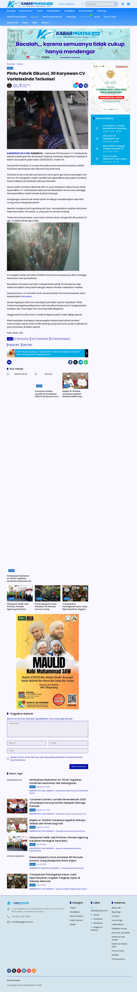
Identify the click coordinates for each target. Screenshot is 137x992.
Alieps (15, 85)
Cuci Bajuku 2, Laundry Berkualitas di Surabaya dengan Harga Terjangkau (114, 127)
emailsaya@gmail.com (22, 922)
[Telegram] (80, 362)
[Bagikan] (86, 85)
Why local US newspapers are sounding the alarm (112, 137)
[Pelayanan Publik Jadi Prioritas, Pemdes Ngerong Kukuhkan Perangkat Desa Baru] (20, 593)
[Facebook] (70, 362)
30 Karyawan (22, 339)
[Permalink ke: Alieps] (10, 85)
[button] (115, 4)
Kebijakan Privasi (119, 928)
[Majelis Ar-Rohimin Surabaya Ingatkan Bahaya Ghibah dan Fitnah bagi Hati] (75, 381)
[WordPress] (24, 971)
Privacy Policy (118, 950)
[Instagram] (29, 971)
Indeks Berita (117, 924)
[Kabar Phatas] (30, 4)
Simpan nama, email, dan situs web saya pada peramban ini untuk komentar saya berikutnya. (46, 758)
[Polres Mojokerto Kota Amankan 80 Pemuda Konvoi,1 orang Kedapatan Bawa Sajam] (47, 593)
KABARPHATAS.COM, (18, 153)
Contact (116, 916)
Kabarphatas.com (99, 910)
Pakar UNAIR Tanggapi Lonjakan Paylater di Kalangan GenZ (114, 147)
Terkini (10, 68)
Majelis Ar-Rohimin (97, 928)
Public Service (76, 920)
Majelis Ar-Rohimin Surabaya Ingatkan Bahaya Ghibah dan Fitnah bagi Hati (72, 394)
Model (72, 924)
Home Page (117, 920)
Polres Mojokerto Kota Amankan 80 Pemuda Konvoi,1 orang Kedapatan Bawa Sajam (46, 607)
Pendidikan (75, 912)
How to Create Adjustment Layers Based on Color (115, 157)
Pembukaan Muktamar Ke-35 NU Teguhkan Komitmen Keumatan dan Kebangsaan (19, 579)
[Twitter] (75, 362)
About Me (116, 908)
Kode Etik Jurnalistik (121, 932)
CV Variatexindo (41, 339)
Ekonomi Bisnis (76, 916)
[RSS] (34, 971)
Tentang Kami (118, 959)
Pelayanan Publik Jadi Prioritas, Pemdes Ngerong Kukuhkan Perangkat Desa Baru (17, 607)
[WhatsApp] (86, 362)
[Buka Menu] (128, 4)
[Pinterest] (19, 971)
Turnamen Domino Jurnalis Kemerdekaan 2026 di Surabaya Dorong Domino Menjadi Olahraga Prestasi (47, 394)
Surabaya (98, 919)
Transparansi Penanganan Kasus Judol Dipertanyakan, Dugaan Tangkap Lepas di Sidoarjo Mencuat (74, 607)
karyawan (26, 296)
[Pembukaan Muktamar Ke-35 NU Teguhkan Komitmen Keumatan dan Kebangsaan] (20, 473)
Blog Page (116, 912)
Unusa (96, 914)
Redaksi (115, 955)
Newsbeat (98, 923)
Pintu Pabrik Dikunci (61, 339)
